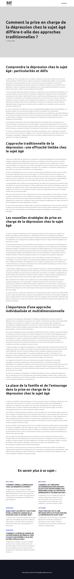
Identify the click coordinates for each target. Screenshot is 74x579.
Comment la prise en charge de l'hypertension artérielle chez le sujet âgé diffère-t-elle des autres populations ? (20, 536)
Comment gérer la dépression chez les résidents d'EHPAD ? (19, 486)
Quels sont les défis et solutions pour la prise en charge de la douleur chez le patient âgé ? (21, 513)
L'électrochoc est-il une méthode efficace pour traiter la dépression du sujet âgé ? (52, 513)
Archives (64, 3)
